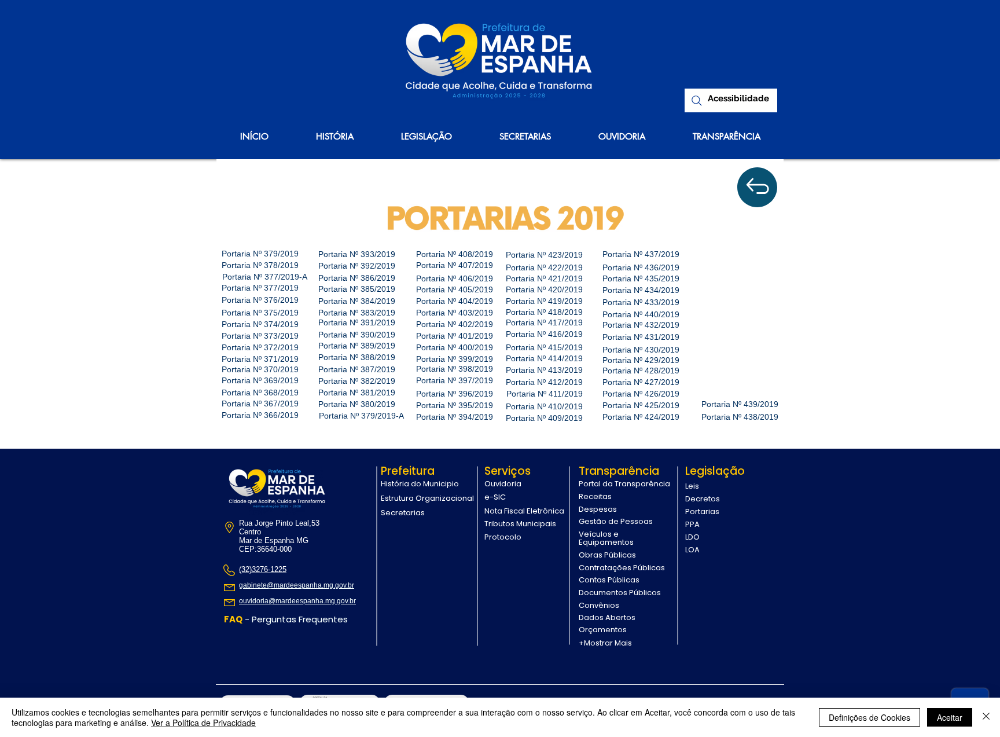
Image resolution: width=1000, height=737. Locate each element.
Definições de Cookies (869, 717)
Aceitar (949, 717)
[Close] (986, 717)
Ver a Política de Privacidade (203, 722)
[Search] (697, 100)
